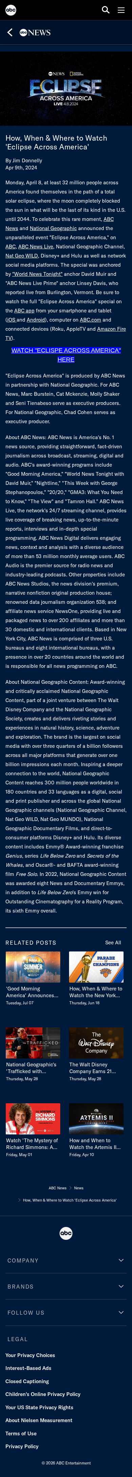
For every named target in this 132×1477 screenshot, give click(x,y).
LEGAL (17, 1339)
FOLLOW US (26, 1313)
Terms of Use (21, 1433)
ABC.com (90, 319)
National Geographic (53, 228)
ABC (10, 246)
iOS (12, 319)
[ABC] (10, 11)
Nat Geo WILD (21, 255)
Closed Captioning (27, 1381)
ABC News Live (35, 246)
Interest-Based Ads (28, 1368)
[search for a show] (106, 10)
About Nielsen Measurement (38, 1420)
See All (113, 942)
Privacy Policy (22, 1446)
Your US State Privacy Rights (39, 1407)
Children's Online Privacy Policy (43, 1394)
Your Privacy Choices (30, 1355)
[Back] (9, 32)
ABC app (24, 310)
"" (37, 274)
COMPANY (23, 1260)
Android (36, 319)
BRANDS (20, 1287)
